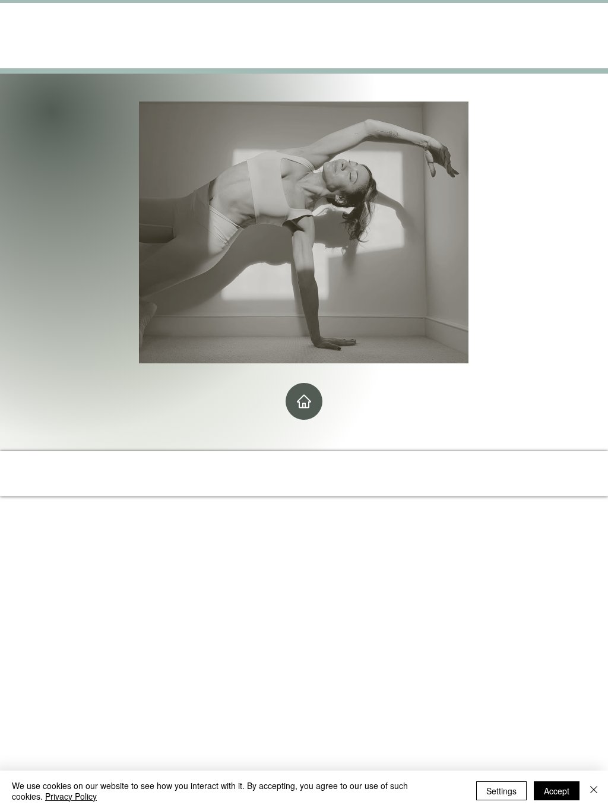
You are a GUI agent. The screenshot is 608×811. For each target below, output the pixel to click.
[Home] (304, 401)
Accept (556, 791)
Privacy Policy (71, 796)
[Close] (594, 791)
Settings (501, 791)
